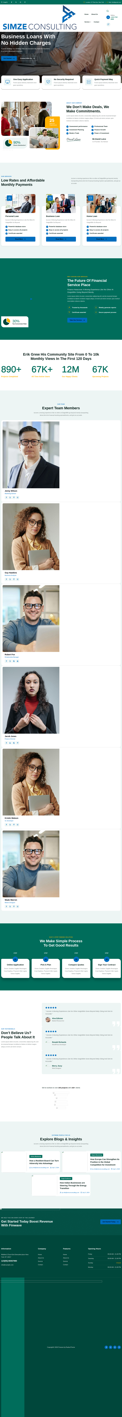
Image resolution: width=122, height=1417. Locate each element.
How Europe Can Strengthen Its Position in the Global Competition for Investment (104, 1162)
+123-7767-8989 (114, 18)
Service (87, 22)
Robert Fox (10, 654)
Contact (96, 22)
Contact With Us (26, 58)
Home (86, 14)
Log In (5, 2)
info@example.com (7, 1265)
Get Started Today (109, 1222)
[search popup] (107, 11)
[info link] (9, 198)
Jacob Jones (10, 736)
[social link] (6, 497)
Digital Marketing (97, 1155)
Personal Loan (12, 216)
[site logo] (40, 18)
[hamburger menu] (108, 24)
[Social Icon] (11, 2)
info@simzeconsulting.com (41, 1167)
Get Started (7, 58)
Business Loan (53, 216)
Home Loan (92, 216)
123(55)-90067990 (9, 1261)
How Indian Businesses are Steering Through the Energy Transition (73, 1185)
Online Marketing (36, 1156)
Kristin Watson (11, 818)
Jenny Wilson (11, 491)
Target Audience (66, 1178)
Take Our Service (76, 320)
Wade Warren (11, 900)
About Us (94, 14)
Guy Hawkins (11, 573)
